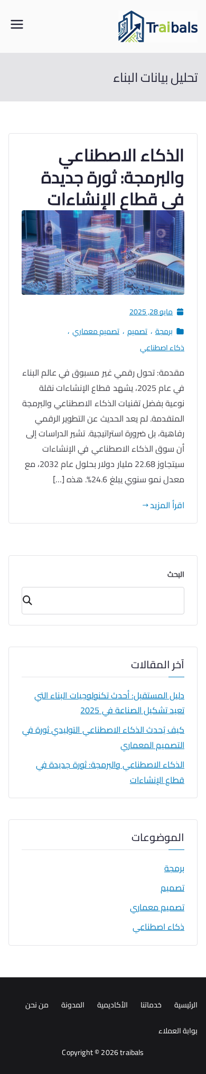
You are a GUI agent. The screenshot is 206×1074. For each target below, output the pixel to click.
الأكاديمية (112, 1005)
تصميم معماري (95, 331)
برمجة (164, 331)
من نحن (37, 1005)
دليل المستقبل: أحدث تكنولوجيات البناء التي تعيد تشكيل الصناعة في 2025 (109, 703)
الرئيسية (186, 1005)
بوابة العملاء (178, 1031)
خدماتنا (151, 1005)
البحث (175, 574)
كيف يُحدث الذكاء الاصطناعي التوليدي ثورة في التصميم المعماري (103, 737)
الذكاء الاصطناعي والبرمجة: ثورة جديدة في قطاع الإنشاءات (112, 176)
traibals (132, 1052)
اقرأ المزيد (167, 505)
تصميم (137, 331)
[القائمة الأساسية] (16, 26)
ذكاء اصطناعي (162, 347)
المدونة (73, 1005)
